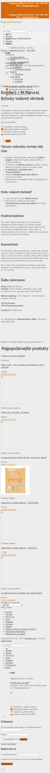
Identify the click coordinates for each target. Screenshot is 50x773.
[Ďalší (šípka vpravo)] (4, 771)
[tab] (27, 141)
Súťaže (9, 626)
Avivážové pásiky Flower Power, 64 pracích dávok (24, 457)
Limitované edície (23, 69)
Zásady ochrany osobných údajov (21, 629)
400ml (18, 67)
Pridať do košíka (8, 374)
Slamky (13, 72)
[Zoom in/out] (4, 769)
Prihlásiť (23, 739)
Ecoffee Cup (15, 64)
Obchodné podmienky (15, 631)
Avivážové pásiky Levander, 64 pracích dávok (21, 593)
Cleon (12, 59)
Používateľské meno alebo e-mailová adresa (21, 727)
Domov (8, 34)
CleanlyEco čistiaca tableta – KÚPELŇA (19, 548)
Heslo (4, 734)
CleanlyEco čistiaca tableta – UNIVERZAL (20, 502)
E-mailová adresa (9, 754)
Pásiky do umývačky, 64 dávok (15, 412)
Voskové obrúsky (17, 50)
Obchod (9, 36)
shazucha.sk (6, 641)
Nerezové (19, 74)
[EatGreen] (11, 22)
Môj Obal (31, 50)
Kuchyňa (19, 79)
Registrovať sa (7, 764)
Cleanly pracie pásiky (20, 62)
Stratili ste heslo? (9, 744)
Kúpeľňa (18, 81)
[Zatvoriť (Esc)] (2, 769)
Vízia (8, 39)
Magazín (9, 41)
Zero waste (15, 76)
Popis (8, 141)
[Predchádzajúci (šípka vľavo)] (2, 771)
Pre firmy (10, 617)
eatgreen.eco (30, 638)
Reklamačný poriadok (15, 634)
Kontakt (9, 43)
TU (13, 321)
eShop (8, 653)
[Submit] (6, 648)
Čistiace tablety (17, 57)
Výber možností (8, 419)
